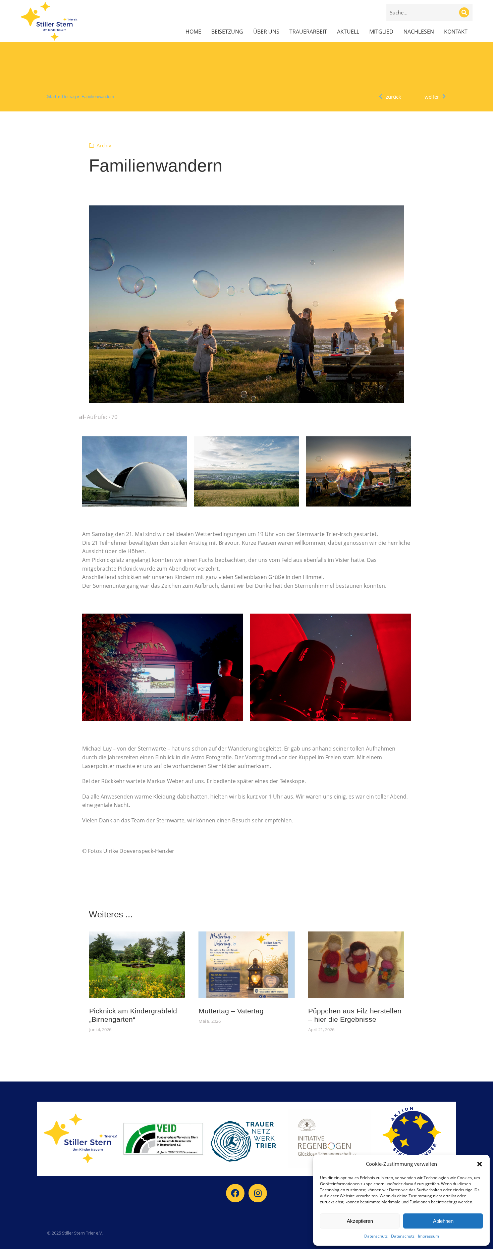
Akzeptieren (360, 1221)
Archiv (104, 145)
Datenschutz (376, 1236)
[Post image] (137, 964)
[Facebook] (235, 1193)
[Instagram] (258, 1193)
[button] (479, 1164)
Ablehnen (443, 1221)
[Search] (464, 12)
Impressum (428, 1236)
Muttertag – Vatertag (231, 1011)
